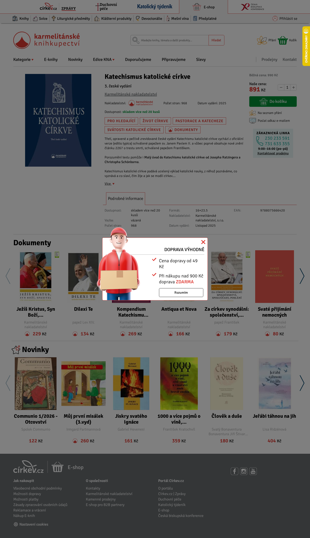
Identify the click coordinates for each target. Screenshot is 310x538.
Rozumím (181, 292)
